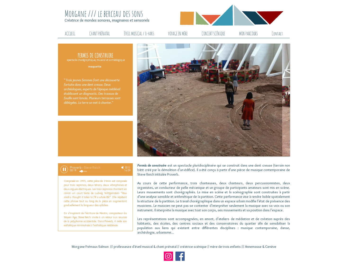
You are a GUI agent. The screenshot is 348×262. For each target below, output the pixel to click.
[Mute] (122, 167)
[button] (235, 100)
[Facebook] (180, 256)
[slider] (128, 167)
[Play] (64, 169)
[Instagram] (168, 256)
